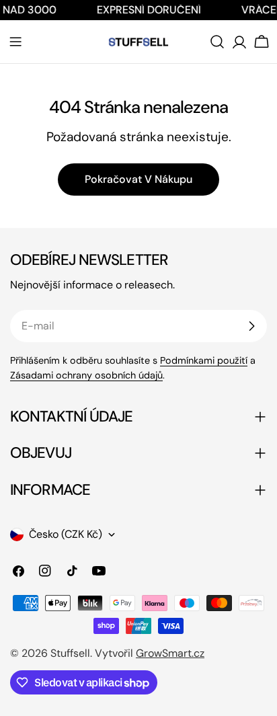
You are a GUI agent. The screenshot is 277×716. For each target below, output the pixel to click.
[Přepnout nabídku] (15, 41)
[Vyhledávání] (217, 41)
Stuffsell (70, 653)
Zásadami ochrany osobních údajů (86, 375)
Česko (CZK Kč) (65, 534)
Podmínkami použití (203, 360)
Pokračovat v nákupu (138, 179)
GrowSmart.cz (170, 653)
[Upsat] (251, 326)
